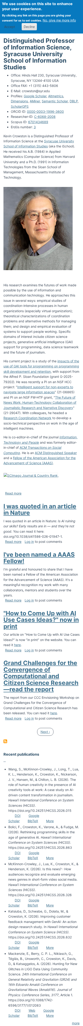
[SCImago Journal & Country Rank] (31, 475)
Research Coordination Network (27, 418)
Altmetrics (55, 96)
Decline (29, 27)
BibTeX (33, 821)
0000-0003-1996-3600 (45, 111)
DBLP (74, 101)
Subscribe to (5, 741)
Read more (13, 493)
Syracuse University (59, 141)
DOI (18, 816)
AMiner (35, 101)
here (17, 645)
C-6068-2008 (45, 117)
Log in (29, 542)
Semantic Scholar (55, 101)
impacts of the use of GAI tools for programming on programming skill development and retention (41, 366)
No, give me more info (59, 20)
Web (32, 1010)
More (50, 821)
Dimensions (19, 101)
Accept (9, 27)
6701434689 (38, 122)
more (76, 1023)
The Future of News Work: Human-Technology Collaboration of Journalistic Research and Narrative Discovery (39, 402)
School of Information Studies (25, 146)
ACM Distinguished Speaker (56, 453)
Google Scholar (35, 96)
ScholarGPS (20, 106)
